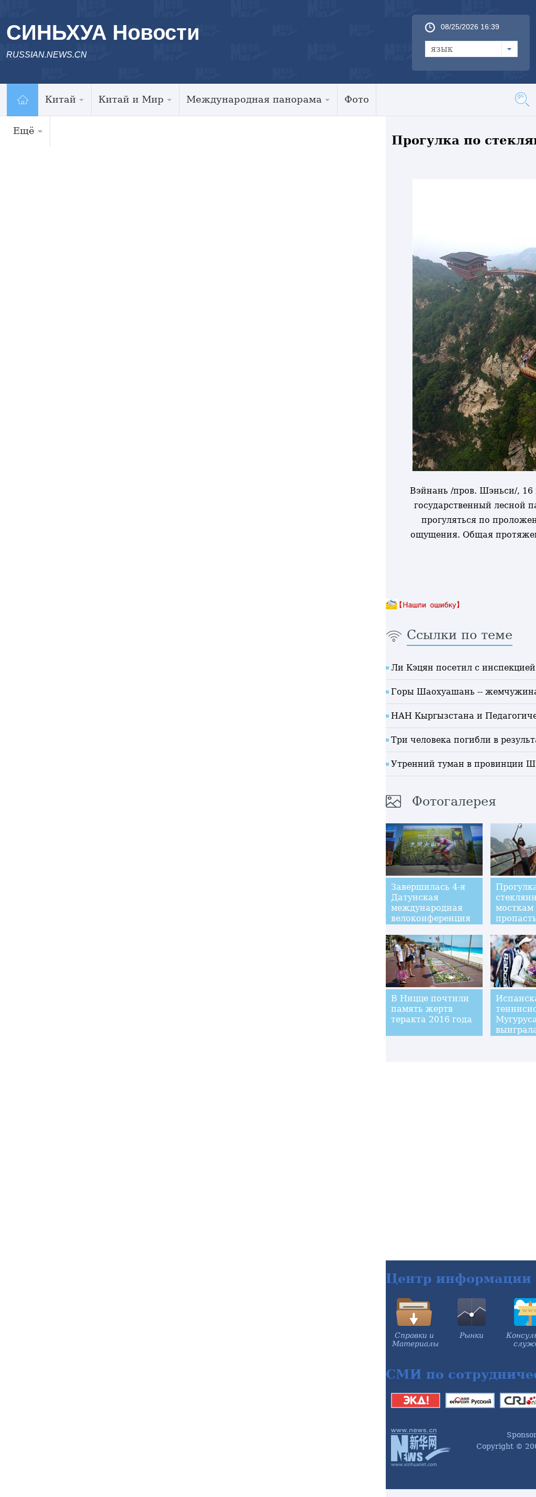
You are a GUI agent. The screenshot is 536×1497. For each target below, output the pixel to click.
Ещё (24, 130)
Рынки (472, 1335)
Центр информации (458, 1278)
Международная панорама (254, 99)
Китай (60, 99)
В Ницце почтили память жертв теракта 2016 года (431, 1008)
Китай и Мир (131, 99)
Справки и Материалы (415, 1339)
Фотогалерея (454, 801)
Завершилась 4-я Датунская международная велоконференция (431, 902)
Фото (356, 99)
